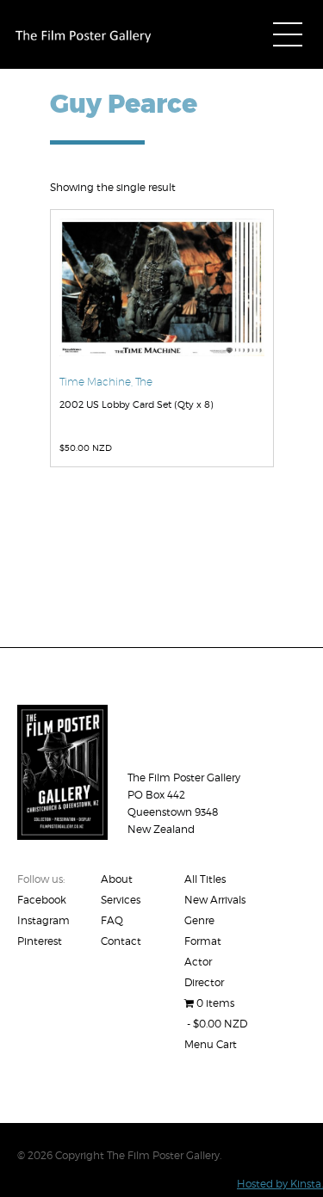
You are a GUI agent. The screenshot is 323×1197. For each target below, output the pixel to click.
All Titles (205, 879)
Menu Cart (210, 1044)
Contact (121, 941)
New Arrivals (214, 899)
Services (120, 899)
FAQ (112, 920)
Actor (198, 961)
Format (202, 941)
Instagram (43, 920)
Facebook (41, 899)
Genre (199, 920)
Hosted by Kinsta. (280, 1183)
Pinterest (39, 941)
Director (204, 982)
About (117, 879)
